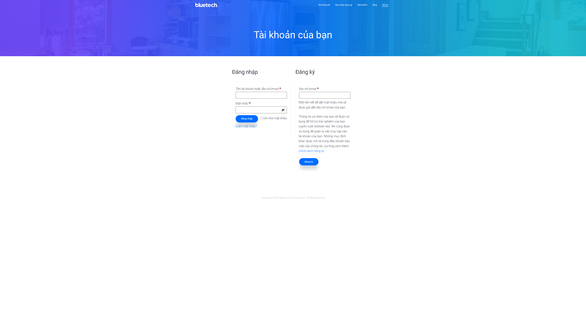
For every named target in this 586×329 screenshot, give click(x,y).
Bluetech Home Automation (292, 197)
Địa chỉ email (312, 89)
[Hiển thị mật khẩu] (283, 110)
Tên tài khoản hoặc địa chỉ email (261, 89)
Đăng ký (309, 161)
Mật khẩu (246, 103)
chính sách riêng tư (311, 151)
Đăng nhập (247, 118)
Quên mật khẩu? (246, 126)
